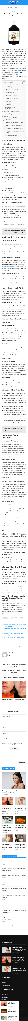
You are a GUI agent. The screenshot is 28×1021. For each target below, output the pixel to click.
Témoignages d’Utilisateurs (11, 113)
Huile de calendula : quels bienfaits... (12, 1010)
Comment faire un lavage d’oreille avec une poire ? (14, 875)
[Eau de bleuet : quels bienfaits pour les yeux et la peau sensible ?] (4, 1018)
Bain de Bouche (10, 108)
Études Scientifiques (10, 114)
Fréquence (9, 104)
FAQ (4, 120)
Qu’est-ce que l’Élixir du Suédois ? (10, 84)
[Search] (26, 2)
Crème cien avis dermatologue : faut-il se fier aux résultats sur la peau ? (20, 809)
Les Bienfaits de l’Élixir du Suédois (10, 91)
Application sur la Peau (11, 107)
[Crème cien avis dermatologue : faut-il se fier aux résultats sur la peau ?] (20, 801)
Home (3, 7)
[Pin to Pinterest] (20, 647)
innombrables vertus (18, 523)
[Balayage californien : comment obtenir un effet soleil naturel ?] (20, 838)
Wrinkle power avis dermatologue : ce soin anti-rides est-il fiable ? (14, 792)
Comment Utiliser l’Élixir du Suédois (11, 100)
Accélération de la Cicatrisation (12, 98)
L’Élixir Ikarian (5, 994)
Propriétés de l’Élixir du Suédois (12, 89)
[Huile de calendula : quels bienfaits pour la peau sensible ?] (20, 820)
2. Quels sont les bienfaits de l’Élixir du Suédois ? (15, 126)
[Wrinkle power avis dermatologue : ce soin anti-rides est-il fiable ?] (14, 780)
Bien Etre (10, 7)
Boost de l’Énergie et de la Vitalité (12, 96)
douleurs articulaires (8, 282)
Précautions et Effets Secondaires (12, 110)
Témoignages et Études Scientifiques (11, 111)
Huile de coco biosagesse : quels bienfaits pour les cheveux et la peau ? (7, 828)
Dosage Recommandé (11, 103)
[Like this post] (16, 647)
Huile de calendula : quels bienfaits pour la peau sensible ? (20, 827)
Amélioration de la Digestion (11, 93)
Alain (7, 17)
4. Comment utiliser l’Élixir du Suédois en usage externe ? (15, 132)
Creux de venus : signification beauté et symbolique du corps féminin (7, 847)
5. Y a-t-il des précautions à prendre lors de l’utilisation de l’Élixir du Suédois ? (14, 135)
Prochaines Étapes (9, 119)
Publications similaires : (11, 136)
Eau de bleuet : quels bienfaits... (12, 1017)
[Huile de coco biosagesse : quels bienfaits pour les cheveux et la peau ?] (7, 820)
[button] (3, 692)
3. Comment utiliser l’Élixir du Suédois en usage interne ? (15, 129)
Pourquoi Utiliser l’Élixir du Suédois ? (13, 117)
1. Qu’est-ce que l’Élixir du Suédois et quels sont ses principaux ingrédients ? (14, 123)
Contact (4, 982)
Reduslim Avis (5, 997)
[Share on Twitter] (19, 647)
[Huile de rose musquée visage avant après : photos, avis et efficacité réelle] (14, 689)
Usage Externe (9, 105)
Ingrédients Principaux (10, 87)
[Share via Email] (22, 647)
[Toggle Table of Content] (23, 82)
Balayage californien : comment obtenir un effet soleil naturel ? (20, 846)
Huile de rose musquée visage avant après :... (14, 699)
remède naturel (17, 70)
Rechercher (4, 760)
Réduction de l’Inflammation (11, 95)
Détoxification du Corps (10, 92)
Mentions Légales (6, 985)
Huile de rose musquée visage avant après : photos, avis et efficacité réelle (7, 809)
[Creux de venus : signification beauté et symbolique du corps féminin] (7, 838)
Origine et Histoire (9, 86)
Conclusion (5, 116)
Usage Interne (8, 101)
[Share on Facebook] (17, 647)
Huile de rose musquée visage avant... (11, 1003)
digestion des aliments (10, 266)
